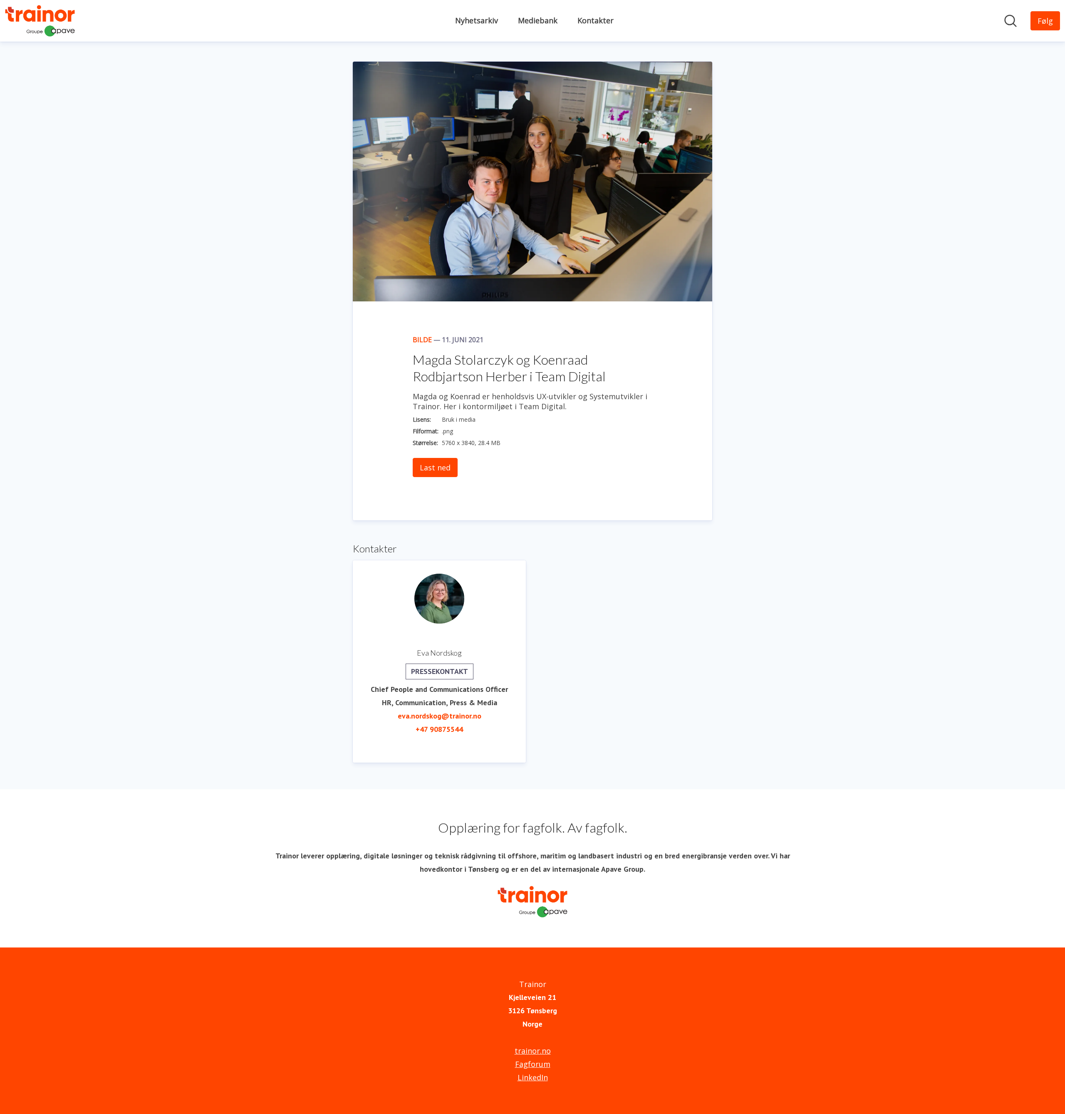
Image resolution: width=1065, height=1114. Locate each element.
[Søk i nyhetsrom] (1010, 20)
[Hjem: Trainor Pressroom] (40, 21)
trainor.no (533, 1051)
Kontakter (595, 20)
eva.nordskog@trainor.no (439, 716)
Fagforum (532, 1064)
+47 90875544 (439, 729)
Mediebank (537, 20)
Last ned (435, 467)
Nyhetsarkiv (476, 20)
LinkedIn (533, 1077)
